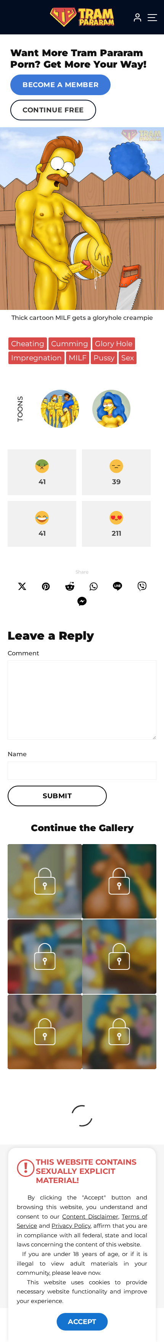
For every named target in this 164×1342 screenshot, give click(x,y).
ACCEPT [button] (82, 1322)
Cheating (27, 343)
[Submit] (69, 586)
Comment (23, 653)
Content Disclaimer (90, 1216)
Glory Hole (113, 343)
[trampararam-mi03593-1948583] (119, 916)
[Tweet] (22, 586)
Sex (127, 357)
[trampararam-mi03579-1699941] (45, 916)
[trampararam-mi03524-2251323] (119, 991)
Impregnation (36, 357)
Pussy (103, 357)
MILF (78, 357)
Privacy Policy (70, 1225)
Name (17, 754)
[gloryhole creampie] (82, 218)
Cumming (69, 343)
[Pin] (46, 586)
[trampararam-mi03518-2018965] (45, 1067)
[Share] (94, 586)
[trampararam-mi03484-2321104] (119, 1067)
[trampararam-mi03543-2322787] (45, 991)
